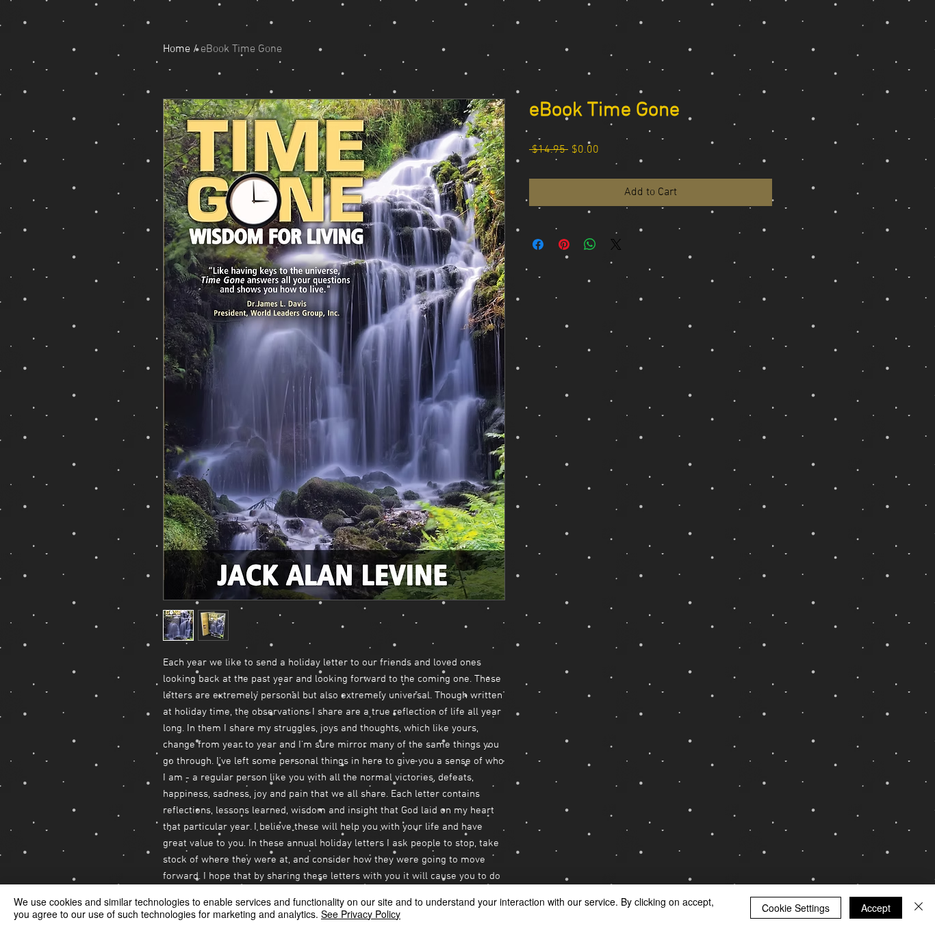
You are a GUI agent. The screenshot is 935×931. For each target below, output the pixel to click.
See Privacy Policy (360, 914)
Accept (876, 908)
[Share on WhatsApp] (590, 244)
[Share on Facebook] (538, 244)
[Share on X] (616, 244)
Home (176, 49)
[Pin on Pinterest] (564, 244)
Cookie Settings (796, 908)
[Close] (918, 907)
